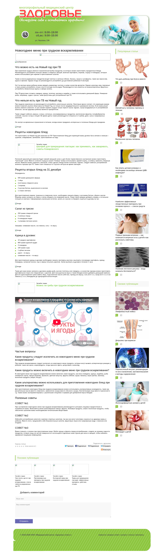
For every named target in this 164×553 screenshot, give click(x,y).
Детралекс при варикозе (125, 340)
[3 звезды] (20, 446)
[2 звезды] (18, 446)
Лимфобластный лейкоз (125, 312)
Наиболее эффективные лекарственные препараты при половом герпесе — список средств (130, 204)
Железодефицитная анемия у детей (130, 403)
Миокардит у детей (123, 432)
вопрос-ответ (113, 535)
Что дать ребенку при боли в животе (130, 79)
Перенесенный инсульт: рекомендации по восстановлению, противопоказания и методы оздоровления (131, 371)
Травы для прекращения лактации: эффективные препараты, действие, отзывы (80, 481)
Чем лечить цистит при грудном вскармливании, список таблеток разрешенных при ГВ (23, 482)
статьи (131, 535)
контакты (140, 535)
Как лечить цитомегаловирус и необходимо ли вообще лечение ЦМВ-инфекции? (131, 170)
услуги (124, 535)
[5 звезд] (24, 446)
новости (102, 535)
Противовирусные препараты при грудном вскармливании (42, 480)
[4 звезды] (22, 446)
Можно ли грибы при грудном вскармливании (59, 285)
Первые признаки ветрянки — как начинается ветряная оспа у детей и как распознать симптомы (131, 237)
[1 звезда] (16, 446)
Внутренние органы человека (127, 139)
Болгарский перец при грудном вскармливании (61, 479)
